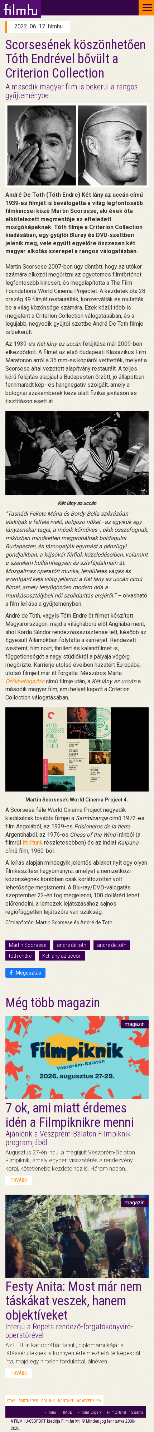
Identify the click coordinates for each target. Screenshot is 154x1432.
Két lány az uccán (62, 956)
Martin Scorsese (27, 945)
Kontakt (65, 1401)
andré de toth (71, 945)
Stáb (11, 1401)
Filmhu (50, 1412)
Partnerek (28, 1401)
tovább (19, 1180)
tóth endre (20, 956)
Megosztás (28, 973)
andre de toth (111, 945)
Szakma (137, 1412)
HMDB (67, 1412)
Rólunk (48, 1401)
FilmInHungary (89, 1412)
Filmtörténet (116, 1412)
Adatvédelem (89, 1401)
